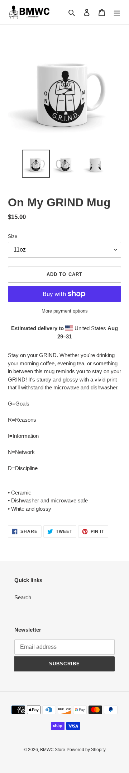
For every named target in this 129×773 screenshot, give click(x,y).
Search (22, 597)
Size (12, 236)
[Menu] (116, 12)
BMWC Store (52, 749)
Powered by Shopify (86, 749)
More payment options (65, 311)
